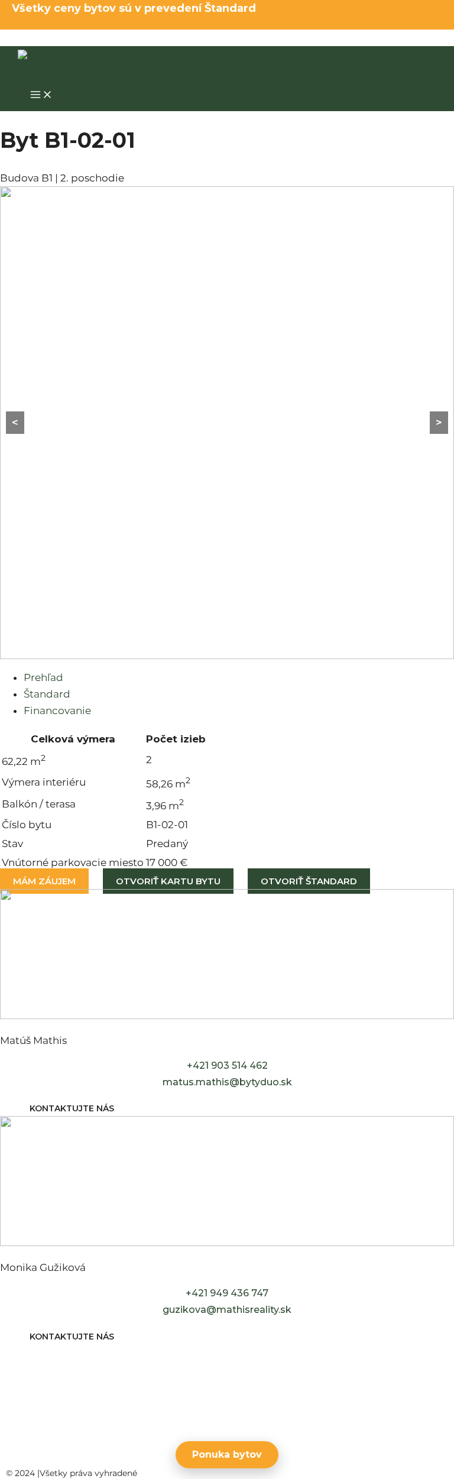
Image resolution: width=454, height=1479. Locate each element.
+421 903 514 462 (227, 1065)
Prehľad (43, 677)
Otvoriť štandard (309, 881)
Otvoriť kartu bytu (168, 881)
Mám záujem (44, 881)
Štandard (47, 694)
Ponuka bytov (227, 1454)
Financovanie (57, 710)
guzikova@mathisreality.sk (227, 1309)
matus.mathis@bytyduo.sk (227, 1082)
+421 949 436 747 (227, 1293)
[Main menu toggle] (41, 95)
